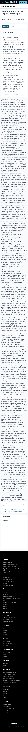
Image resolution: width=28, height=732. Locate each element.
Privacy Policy (6, 711)
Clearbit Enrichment (8, 585)
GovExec (18, 727)
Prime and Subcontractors (10, 602)
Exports (5, 608)
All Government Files (9, 6)
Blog (4, 695)
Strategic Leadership (8, 678)
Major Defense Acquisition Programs (13, 569)
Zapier (4, 654)
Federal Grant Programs (9, 567)
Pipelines (5, 628)
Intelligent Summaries (9, 617)
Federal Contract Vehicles (10, 564)
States (4, 575)
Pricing (5, 693)
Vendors (5, 583)
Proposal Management (9, 676)
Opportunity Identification (10, 672)
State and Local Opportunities (11, 598)
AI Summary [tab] (9, 32)
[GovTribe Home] (10, 2)
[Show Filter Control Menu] (23, 504)
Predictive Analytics (8, 621)
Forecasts (5, 594)
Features (5, 663)
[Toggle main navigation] (2, 2)
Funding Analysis (7, 643)
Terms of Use (6, 713)
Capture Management (9, 674)
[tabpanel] (14, 65)
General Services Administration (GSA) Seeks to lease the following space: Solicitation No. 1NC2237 (14, 511)
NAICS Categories (8, 571)
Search (5, 606)
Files (4, 600)
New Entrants (6, 641)
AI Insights (6, 615)
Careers (5, 698)
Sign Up (5, 691)
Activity (5, 604)
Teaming (5, 635)
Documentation (7, 704)
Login (4, 666)
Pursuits (5, 630)
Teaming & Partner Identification (12, 680)
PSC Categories (7, 573)
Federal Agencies (7, 562)
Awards (5, 592)
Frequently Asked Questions (11, 709)
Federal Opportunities (9, 596)
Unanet (5, 656)
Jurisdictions (6, 577)
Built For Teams (7, 652)
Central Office (7, 506)
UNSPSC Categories (8, 581)
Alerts (4, 632)
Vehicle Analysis (7, 645)
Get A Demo (6, 689)
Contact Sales (6, 707)
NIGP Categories (7, 579)
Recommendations (8, 619)
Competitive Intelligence (9, 683)
